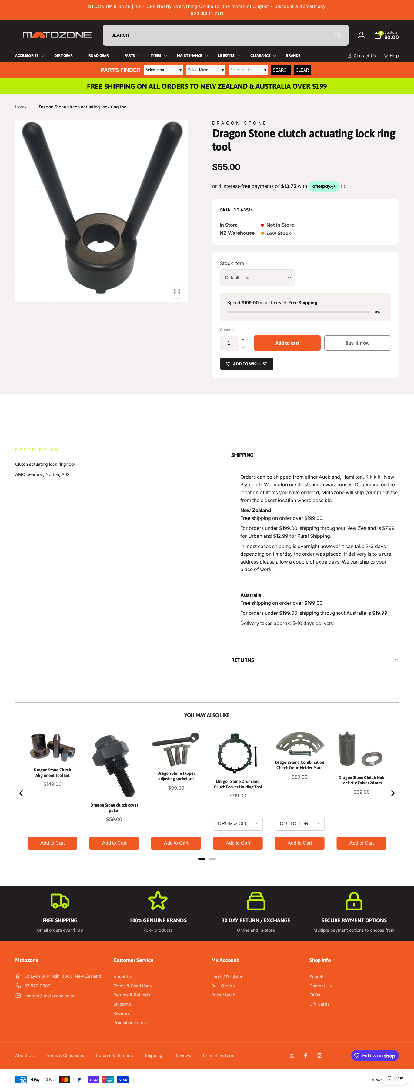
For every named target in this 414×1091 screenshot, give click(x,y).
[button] (386, 35)
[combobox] (226, 35)
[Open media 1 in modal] (101, 211)
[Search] (338, 35)
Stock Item (232, 263)
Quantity (227, 330)
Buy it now (358, 343)
